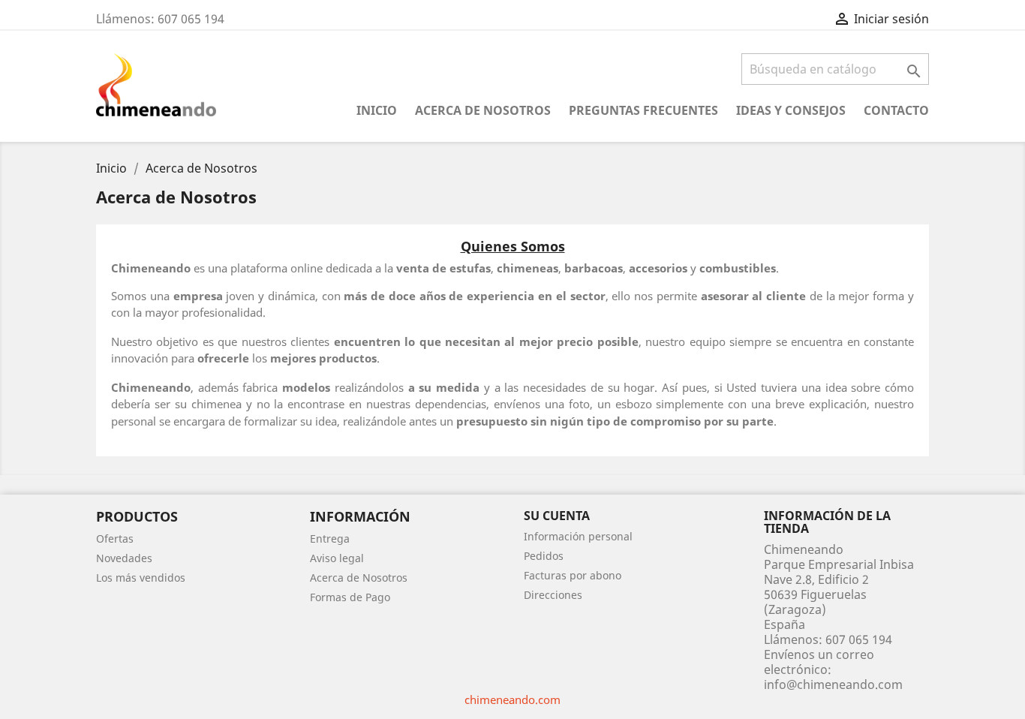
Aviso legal (337, 558)
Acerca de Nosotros (483, 110)
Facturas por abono (572, 575)
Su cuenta (557, 515)
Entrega (330, 538)
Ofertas (115, 538)
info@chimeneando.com (833, 684)
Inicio (376, 110)
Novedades (124, 558)
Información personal (578, 536)
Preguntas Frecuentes (643, 110)
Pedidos (544, 556)
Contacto (896, 110)
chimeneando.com (512, 699)
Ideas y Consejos (791, 110)
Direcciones (553, 595)
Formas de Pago (350, 597)
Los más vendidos (140, 577)
